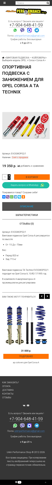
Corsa (31, 60)
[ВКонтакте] (4, 197)
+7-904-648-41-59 (26, 25)
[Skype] (19, 197)
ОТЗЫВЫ (6, 397)
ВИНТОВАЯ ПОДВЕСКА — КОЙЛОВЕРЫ (25, 57)
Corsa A (40, 60)
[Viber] (7, 197)
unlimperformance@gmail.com (29, 35)
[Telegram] (15, 197)
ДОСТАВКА (8, 390)
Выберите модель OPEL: (14, 60)
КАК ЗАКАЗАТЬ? (10, 382)
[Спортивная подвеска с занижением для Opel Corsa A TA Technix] (26, 126)
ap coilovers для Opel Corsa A (26, 362)
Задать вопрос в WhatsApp (24, 185)
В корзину (32, 177)
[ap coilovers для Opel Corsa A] (26, 325)
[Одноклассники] (23, 197)
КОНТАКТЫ (7, 393)
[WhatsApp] (11, 197)
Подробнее (26, 356)
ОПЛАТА (6, 386)
